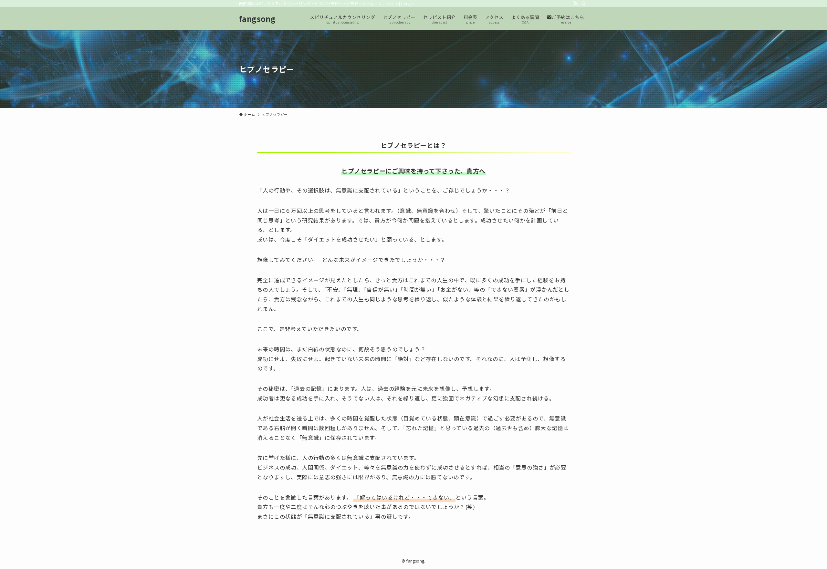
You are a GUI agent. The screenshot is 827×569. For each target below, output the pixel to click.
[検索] (584, 3)
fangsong (257, 19)
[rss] (575, 3)
